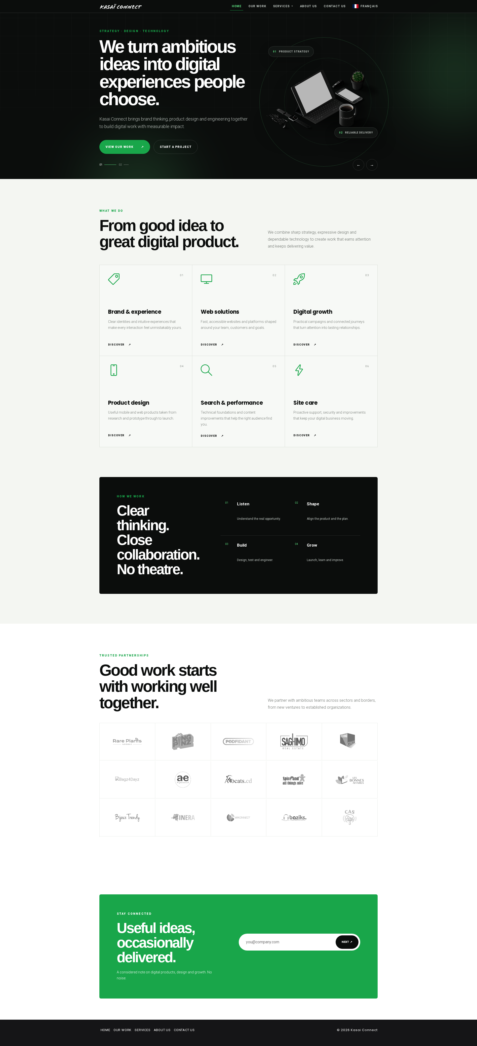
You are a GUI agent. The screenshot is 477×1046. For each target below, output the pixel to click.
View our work (125, 147)
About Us (308, 6)
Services (281, 6)
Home (237, 6)
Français (369, 6)
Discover (119, 344)
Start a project (175, 147)
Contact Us (335, 6)
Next (347, 942)
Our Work (257, 6)
